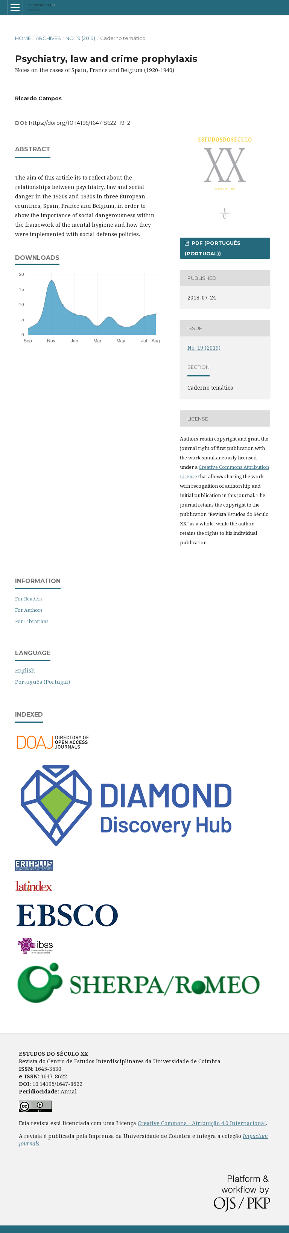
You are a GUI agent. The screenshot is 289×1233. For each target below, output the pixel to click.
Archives (48, 38)
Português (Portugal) (42, 681)
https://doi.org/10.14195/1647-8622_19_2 (79, 123)
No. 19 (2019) (80, 38)
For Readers (29, 598)
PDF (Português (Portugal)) (212, 248)
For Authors (29, 610)
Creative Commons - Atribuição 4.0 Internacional (202, 1123)
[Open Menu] (15, 7)
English (25, 670)
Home (23, 38)
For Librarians (32, 621)
